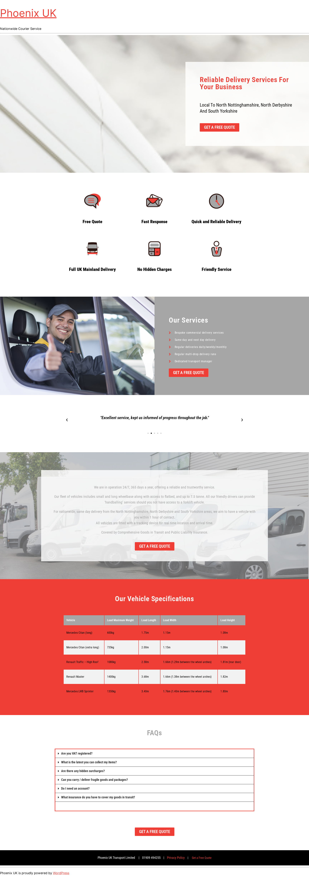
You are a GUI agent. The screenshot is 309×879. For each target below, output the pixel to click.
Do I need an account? (75, 788)
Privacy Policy (176, 858)
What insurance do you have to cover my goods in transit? (98, 797)
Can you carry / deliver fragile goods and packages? (94, 780)
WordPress (61, 873)
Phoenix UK (28, 13)
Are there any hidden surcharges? (83, 771)
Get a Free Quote (202, 858)
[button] (67, 420)
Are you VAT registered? (76, 753)
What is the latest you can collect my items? (89, 762)
